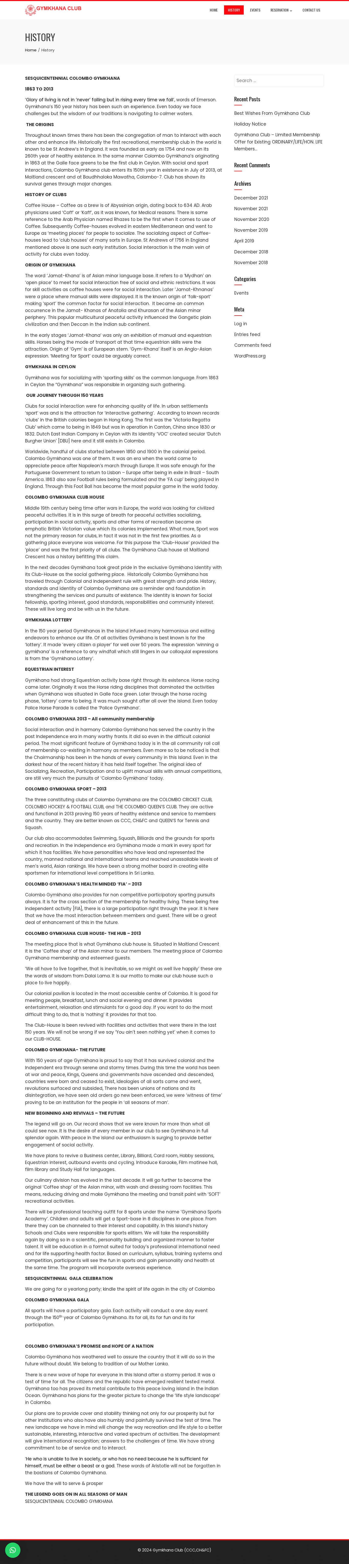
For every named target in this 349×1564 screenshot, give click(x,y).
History (234, 10)
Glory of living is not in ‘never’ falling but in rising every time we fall (99, 100)
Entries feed (247, 334)
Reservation (279, 10)
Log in (240, 324)
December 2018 (251, 252)
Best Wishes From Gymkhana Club (272, 113)
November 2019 (251, 230)
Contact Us (311, 10)
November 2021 (251, 209)
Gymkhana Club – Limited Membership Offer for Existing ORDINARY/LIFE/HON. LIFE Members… (278, 142)
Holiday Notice (250, 124)
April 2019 (244, 241)
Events (255, 10)
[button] (12, 1550)
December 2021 (251, 198)
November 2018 (251, 263)
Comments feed (252, 345)
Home (214, 10)
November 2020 (251, 219)
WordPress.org (250, 356)
